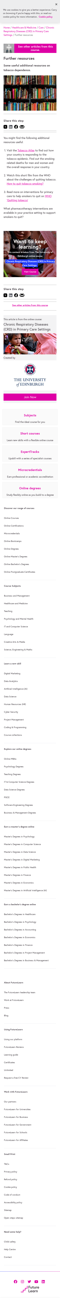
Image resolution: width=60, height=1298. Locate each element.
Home (7, 27)
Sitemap (8, 1210)
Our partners (10, 1101)
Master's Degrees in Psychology (19, 836)
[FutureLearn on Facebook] (16, 1281)
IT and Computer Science (16, 626)
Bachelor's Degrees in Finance (18, 945)
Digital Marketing (12, 673)
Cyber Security (11, 712)
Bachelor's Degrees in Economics (19, 937)
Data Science (10, 696)
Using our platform (13, 1039)
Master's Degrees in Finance (17, 875)
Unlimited (8, 1070)
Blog (6, 1015)
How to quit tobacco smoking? (25, 183)
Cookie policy (10, 1187)
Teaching (8, 611)
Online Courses (11, 518)
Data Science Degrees (14, 789)
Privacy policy (10, 1171)
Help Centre (10, 1249)
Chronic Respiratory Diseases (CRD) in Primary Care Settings (29, 31)
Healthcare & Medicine (24, 27)
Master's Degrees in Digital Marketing (22, 859)
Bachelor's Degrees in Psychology (20, 922)
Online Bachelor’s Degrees (16, 564)
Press (6, 1007)
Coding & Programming (15, 727)
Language (8, 634)
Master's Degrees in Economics (19, 882)
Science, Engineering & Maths (18, 649)
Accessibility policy (13, 1202)
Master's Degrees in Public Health (20, 867)
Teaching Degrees (12, 774)
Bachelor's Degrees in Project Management (24, 952)
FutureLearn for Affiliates (16, 1140)
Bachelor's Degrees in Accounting (20, 929)
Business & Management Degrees (20, 812)
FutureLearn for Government (17, 1124)
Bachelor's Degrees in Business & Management (26, 960)
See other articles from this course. (35, 48)
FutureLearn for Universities (17, 1109)
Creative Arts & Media (14, 642)
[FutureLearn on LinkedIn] (43, 1281)
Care (41, 27)
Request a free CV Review (16, 1077)
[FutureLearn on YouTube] (36, 1281)
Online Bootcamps (13, 541)
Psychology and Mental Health (18, 618)
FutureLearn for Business (16, 1117)
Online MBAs (10, 758)
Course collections (13, 735)
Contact (8, 1257)
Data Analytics (11, 681)
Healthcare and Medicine (16, 603)
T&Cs (6, 1164)
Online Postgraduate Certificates (19, 572)
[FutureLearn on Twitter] (29, 1281)
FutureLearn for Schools (15, 1132)
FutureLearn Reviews (14, 1047)
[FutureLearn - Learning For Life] (30, 1288)
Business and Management (17, 595)
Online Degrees (11, 548)
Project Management (14, 719)
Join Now (30, 397)
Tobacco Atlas (26, 150)
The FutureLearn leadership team (19, 992)
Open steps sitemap (13, 1217)
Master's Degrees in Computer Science (22, 844)
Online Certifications (14, 525)
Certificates (9, 1062)
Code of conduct (12, 1194)
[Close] (56, 4)
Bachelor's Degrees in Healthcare (19, 914)
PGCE (7, 797)
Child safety (10, 1241)
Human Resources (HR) (15, 704)
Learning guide (11, 1054)
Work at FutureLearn (14, 1000)
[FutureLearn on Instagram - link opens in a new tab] (22, 1281)
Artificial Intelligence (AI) (15, 688)
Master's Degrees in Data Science (20, 852)
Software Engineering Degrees (18, 805)
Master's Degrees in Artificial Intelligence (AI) (25, 890)
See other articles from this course (30, 305)
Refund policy (10, 1179)
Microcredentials (12, 533)
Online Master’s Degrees (15, 556)
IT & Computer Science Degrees (19, 782)
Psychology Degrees (14, 766)
